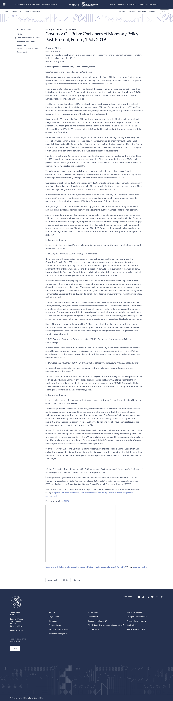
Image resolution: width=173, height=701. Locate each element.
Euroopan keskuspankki (136, 617)
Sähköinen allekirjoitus (58, 634)
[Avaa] (15, 34)
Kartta (12, 615)
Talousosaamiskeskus (96, 621)
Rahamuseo (92, 617)
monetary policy (52, 580)
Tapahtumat (22, 52)
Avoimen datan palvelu (135, 621)
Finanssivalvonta (133, 612)
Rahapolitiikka (21, 4)
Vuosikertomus (94, 629)
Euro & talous (93, 612)
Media (164, 11)
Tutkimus (120, 4)
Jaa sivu (121, 11)
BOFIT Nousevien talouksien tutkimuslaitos (105, 625)
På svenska (142, 11)
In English (152, 11)
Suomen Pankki (152, 4)
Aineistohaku (132, 625)
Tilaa (15, 648)
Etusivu (5, 11)
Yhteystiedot (15, 612)
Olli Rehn (66, 580)
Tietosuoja (53, 621)
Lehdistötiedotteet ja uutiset (28, 37)
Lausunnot (21, 45)
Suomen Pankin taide (135, 629)
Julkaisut (141, 4)
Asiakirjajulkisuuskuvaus (58, 629)
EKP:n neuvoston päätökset (28, 48)
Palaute (52, 612)
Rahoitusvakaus (34, 4)
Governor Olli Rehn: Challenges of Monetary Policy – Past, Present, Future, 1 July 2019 (85, 567)
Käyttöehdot (54, 617)
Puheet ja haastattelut (32, 11)
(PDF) (66, 501)
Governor (77, 580)
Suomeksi (132, 11)
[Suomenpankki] (83, 4)
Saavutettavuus (55, 625)
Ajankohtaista (130, 4)
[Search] (167, 4)
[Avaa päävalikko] (6, 4)
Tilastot (112, 4)
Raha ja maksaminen (50, 4)
